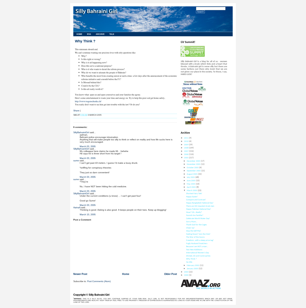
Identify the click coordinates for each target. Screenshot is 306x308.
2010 (186, 141)
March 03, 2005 (88, 146)
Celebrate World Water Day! (198, 218)
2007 (186, 151)
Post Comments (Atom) (99, 281)
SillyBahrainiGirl (81, 132)
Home (79, 34)
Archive (100, 34)
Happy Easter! (192, 197)
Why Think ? (85, 41)
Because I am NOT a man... (197, 246)
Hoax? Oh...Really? (194, 212)
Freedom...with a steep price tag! (200, 240)
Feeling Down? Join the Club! (198, 234)
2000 (186, 275)
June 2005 (191, 181)
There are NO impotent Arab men (200, 206)
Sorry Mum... (191, 222)
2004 (186, 272)
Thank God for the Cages (196, 225)
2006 (186, 154)
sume (76, 160)
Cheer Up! (190, 228)
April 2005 (191, 187)
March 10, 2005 (88, 214)
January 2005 (193, 269)
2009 (186, 145)
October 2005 (193, 168)
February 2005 (193, 265)
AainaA (76, 207)
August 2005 (192, 174)
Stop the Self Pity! (193, 231)
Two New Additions (194, 250)
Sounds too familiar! (194, 215)
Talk (111, 34)
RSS (89, 34)
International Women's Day (197, 253)
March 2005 (192, 190)
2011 (186, 138)
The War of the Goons (195, 237)
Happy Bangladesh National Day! (199, 203)
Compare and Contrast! (196, 200)
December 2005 (194, 161)
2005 (186, 158)
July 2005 (191, 177)
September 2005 (194, 171)
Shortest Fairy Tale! (194, 193)
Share (76, 110)
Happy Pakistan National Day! (198, 209)
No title (189, 262)
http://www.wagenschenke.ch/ (88, 101)
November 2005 (194, 164)
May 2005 (191, 184)
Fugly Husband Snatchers (196, 243)
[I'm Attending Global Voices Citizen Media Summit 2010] (193, 56)
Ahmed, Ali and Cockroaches (198, 256)
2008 (186, 148)
